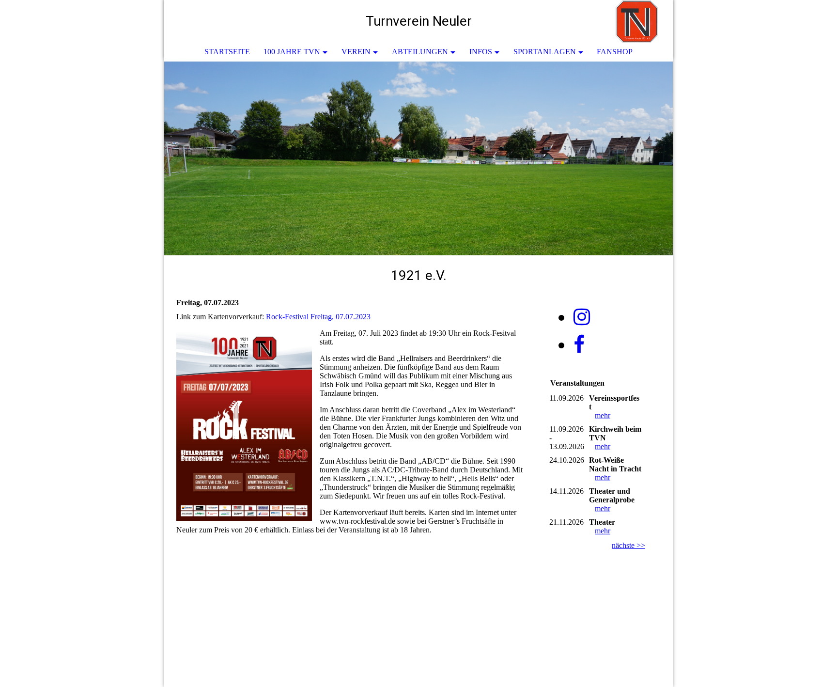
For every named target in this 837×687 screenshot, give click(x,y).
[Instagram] (582, 317)
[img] (636, 22)
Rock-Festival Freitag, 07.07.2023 (318, 316)
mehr (602, 415)
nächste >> (628, 545)
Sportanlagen (544, 51)
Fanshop (615, 51)
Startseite (227, 51)
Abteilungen (420, 51)
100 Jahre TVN (292, 51)
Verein (356, 51)
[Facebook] (579, 345)
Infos (480, 51)
